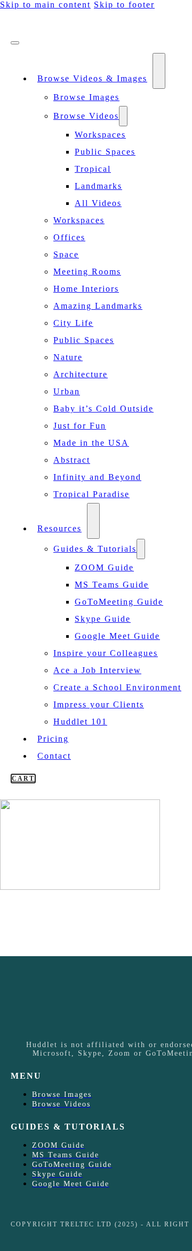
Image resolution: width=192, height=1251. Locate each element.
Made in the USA (91, 442)
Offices (69, 237)
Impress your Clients (98, 704)
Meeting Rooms (87, 271)
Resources (59, 528)
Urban (66, 391)
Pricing (53, 738)
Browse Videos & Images (92, 78)
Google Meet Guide (117, 635)
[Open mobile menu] (15, 42)
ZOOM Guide (104, 567)
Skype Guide (103, 618)
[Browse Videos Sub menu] (123, 116)
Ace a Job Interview (97, 670)
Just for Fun (79, 425)
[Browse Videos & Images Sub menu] (159, 71)
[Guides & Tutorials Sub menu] (141, 549)
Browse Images (86, 97)
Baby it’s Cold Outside (103, 408)
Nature (68, 357)
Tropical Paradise (91, 494)
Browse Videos (86, 115)
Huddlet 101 (80, 721)
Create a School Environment (117, 687)
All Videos (98, 203)
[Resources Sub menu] (93, 521)
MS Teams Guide (112, 584)
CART (23, 778)
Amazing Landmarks (97, 305)
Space (66, 254)
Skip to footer (124, 4)
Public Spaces (105, 151)
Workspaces (100, 134)
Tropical (93, 168)
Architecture (80, 374)
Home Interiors (86, 288)
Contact (54, 755)
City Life (73, 322)
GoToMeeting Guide (119, 601)
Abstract (71, 459)
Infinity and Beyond (97, 477)
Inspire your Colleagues (105, 653)
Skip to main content (45, 4)
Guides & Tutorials (95, 548)
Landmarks (98, 185)
